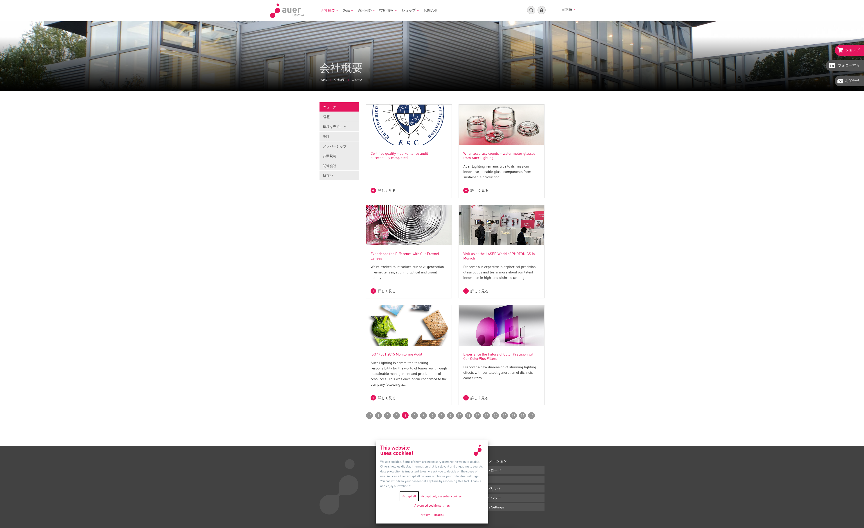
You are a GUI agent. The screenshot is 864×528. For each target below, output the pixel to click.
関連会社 (329, 166)
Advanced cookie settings (432, 505)
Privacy (425, 514)
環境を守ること (334, 127)
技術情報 (386, 10)
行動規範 (329, 156)
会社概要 (328, 10)
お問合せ (430, 10)
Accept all (409, 496)
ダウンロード (490, 470)
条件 (483, 479)
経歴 (326, 117)
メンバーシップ (334, 146)
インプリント (490, 488)
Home (323, 79)
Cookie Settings (492, 507)
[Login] (542, 10)
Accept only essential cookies (441, 496)
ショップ (408, 10)
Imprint (438, 514)
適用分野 (365, 10)
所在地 (328, 175)
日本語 (567, 9)
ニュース (329, 107)
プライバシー (490, 498)
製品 (346, 10)
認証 (326, 136)
